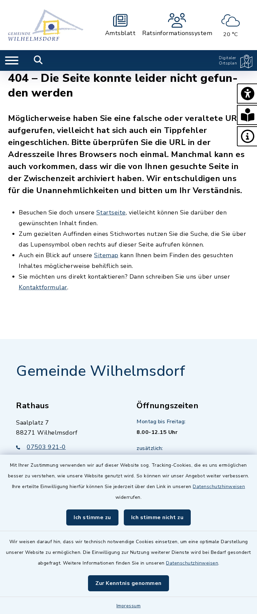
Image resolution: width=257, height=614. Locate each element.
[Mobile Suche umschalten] (38, 60)
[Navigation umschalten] (11, 60)
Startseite (111, 212)
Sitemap (106, 255)
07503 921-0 (46, 447)
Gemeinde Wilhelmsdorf (100, 371)
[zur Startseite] (45, 25)
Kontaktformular (43, 287)
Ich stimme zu (92, 517)
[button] (247, 94)
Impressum (128, 606)
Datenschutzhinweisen (219, 486)
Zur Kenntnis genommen (128, 583)
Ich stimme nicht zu (157, 517)
